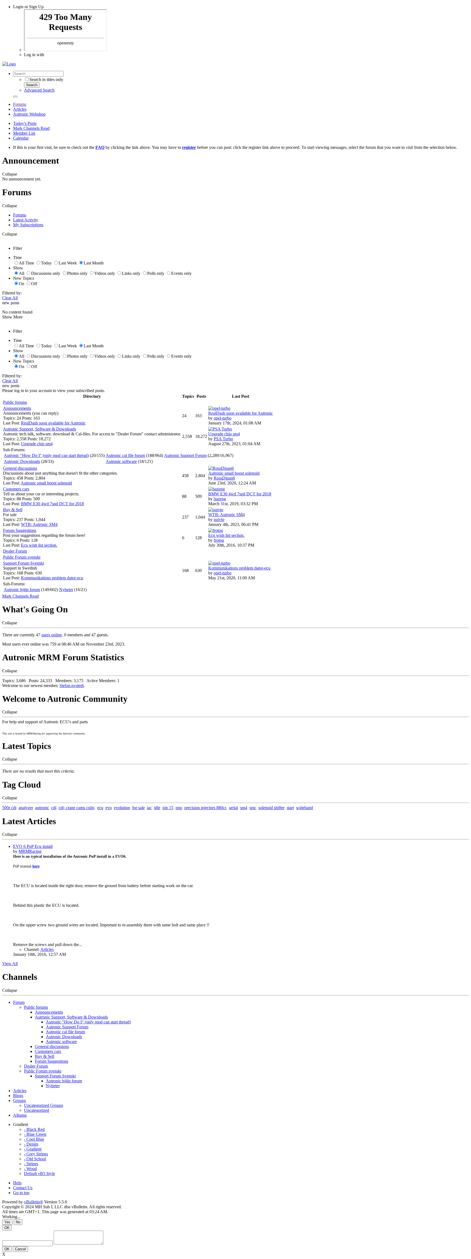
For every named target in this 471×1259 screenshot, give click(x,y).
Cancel (20, 1249)
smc (252, 807)
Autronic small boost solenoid (46, 483)
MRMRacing (30, 851)
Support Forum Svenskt (23, 563)
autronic (42, 807)
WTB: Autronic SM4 (39, 524)
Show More (12, 317)
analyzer (26, 807)
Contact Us (22, 1187)
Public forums (15, 402)
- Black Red (34, 1129)
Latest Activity (25, 220)
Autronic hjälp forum (22, 589)
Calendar (21, 138)
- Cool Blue (34, 1139)
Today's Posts (25, 123)
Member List (24, 133)
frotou (219, 540)
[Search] (15, 96)
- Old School (35, 1158)
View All (10, 963)
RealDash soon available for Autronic (53, 423)
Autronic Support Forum (185, 455)
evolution (122, 807)
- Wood (30, 1168)
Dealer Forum (15, 551)
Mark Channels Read (31, 128)
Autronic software (121, 461)
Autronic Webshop (29, 114)
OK (7, 1228)
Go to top (21, 1192)
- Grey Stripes (36, 1154)
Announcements (17, 408)
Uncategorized (36, 1110)
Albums (20, 1115)
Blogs (18, 1095)
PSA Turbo (223, 438)
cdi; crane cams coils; (77, 807)
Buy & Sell (12, 509)
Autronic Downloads (22, 461)
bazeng (220, 498)
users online (51, 634)
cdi (53, 807)
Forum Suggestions (19, 530)
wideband (304, 807)
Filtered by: (12, 293)
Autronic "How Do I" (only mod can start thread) (46, 455)
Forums (19, 104)
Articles (19, 109)
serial (233, 807)
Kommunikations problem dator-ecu (52, 578)
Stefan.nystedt (71, 685)
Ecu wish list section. (39, 545)
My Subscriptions (28, 224)
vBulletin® (33, 1202)
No (18, 1222)
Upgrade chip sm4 (37, 443)
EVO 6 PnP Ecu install (33, 846)
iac (149, 807)
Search (31, 85)
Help (17, 1182)
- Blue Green (35, 1134)
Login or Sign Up (28, 6)
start (290, 807)
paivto (219, 519)
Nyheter (66, 589)
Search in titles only (46, 79)
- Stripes (31, 1163)
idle (157, 807)
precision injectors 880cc (205, 807)
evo (108, 807)
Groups (19, 1100)
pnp (179, 807)
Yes (7, 1222)
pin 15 (167, 807)
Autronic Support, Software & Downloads (39, 429)
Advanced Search (39, 90)
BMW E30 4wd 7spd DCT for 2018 (52, 503)
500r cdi (9, 807)
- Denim (31, 1144)
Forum (19, 1002)
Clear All (10, 298)
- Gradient (32, 1149)
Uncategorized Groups (43, 1105)
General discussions (20, 468)
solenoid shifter (271, 807)
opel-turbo (222, 418)
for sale (138, 807)
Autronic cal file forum (125, 455)
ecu (100, 807)
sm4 (243, 807)
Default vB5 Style (39, 1173)
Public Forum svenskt (21, 557)
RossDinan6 (224, 478)
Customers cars (16, 489)
